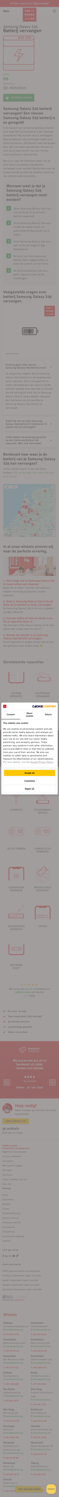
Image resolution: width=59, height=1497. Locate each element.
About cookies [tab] (29, 714)
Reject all (29, 788)
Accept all (30, 773)
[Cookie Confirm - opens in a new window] (44, 706)
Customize (29, 781)
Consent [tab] (11, 714)
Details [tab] (48, 714)
